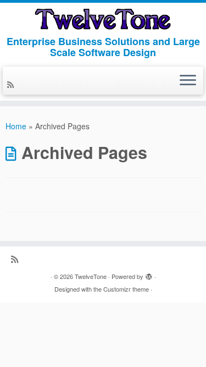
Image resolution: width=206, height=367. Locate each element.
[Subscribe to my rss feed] (12, 84)
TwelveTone (91, 276)
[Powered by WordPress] (149, 274)
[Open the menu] (188, 81)
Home (15, 126)
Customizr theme (126, 288)
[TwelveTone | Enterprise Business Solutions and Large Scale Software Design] (103, 19)
